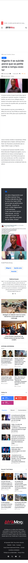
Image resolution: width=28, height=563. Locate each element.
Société (9, 54)
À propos (18, 545)
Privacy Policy (21, 552)
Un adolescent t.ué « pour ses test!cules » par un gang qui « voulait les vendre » (7, 361)
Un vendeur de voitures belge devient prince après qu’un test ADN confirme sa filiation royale (21, 485)
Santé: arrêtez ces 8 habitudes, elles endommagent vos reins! (18, 449)
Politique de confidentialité (10, 552)
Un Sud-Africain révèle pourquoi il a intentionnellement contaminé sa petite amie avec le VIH (7, 485)
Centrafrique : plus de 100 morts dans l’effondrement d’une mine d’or (7, 379)
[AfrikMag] (10, 27)
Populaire (4, 410)
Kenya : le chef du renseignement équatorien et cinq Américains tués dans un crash (20, 361)
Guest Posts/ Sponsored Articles (12, 547)
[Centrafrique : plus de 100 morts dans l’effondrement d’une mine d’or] (7, 372)
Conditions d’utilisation (14, 550)
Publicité (9, 545)
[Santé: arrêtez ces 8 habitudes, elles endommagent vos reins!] (6, 450)
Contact (22, 547)
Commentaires (22, 410)
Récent (13, 410)
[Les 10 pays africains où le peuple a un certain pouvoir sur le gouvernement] (21, 497)
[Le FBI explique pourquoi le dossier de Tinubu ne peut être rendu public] (7, 497)
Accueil (4, 54)
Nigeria (9, 268)
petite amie (18, 268)
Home (13, 545)
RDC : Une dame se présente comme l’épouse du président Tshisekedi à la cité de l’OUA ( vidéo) (21, 380)
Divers (13, 54)
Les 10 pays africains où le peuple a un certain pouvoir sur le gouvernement (20, 505)
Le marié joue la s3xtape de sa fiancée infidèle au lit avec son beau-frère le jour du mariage (18, 418)
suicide (14, 271)
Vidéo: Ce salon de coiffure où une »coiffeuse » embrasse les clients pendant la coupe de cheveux (18, 428)
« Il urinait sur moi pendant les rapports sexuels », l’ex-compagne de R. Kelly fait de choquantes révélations (18, 458)
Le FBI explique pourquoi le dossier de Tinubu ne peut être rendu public (6, 505)
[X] (15, 294)
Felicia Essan (5, 73)
